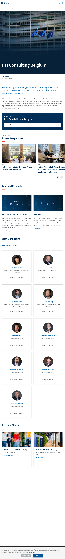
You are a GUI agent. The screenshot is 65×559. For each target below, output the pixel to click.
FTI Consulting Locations (11, 8)
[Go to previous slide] (58, 177)
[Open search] (59, 3)
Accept (38, 555)
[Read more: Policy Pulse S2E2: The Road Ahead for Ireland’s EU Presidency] (19, 157)
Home (2, 8)
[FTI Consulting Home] (6, 3)
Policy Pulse (39, 214)
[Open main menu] (63, 3)
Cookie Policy (32, 552)
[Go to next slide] (61, 177)
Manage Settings (26, 555)
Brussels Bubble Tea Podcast (14, 214)
